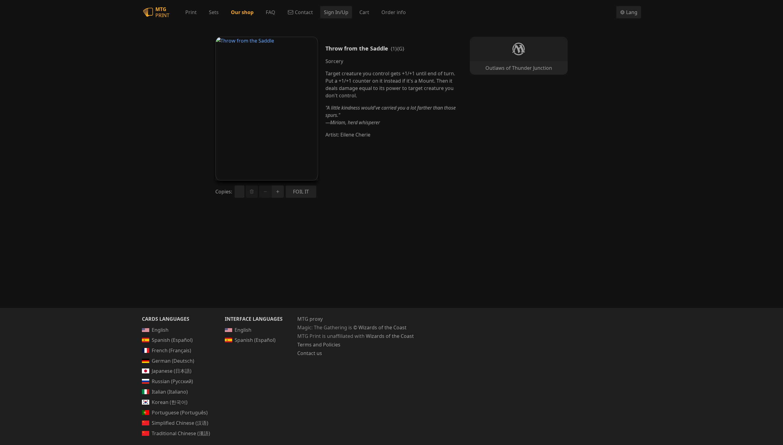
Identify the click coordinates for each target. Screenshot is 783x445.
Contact (304, 12)
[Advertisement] (391, 260)
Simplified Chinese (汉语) (180, 423)
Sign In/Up (336, 12)
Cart (364, 12)
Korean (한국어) (169, 402)
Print (191, 12)
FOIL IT (301, 191)
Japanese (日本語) (171, 371)
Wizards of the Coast (390, 336)
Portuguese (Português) (180, 412)
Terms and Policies (318, 344)
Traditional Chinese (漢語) (181, 433)
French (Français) (171, 350)
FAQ (270, 12)
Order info (393, 12)
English (160, 330)
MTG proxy (310, 319)
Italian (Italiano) (170, 391)
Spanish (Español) (172, 340)
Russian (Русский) (172, 381)
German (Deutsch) (173, 360)
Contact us (309, 353)
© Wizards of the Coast (379, 327)
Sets (214, 12)
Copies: (223, 191)
